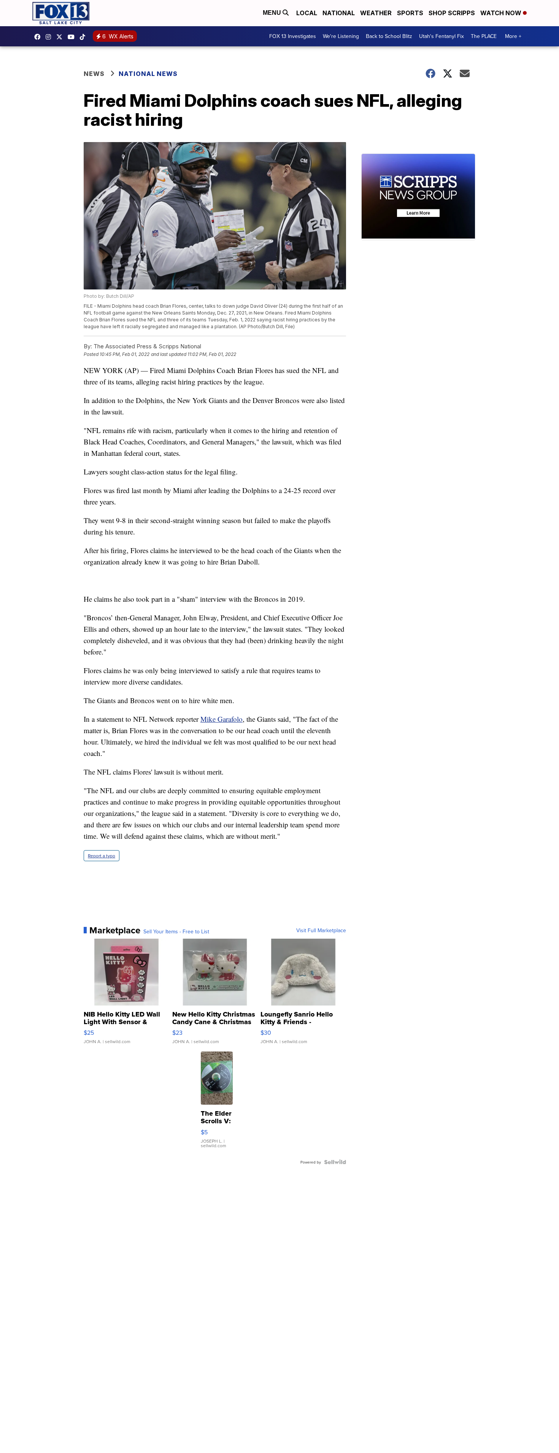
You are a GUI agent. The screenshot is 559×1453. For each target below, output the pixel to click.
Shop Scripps (452, 13)
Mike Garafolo (221, 719)
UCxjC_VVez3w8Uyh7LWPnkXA (73, 37)
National (338, 13)
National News (148, 73)
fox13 (61, 37)
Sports (410, 13)
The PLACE (484, 36)
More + (513, 36)
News (94, 73)
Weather (376, 13)
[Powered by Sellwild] (335, 1162)
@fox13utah (84, 37)
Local (306, 13)
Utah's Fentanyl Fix (441, 36)
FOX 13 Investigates (292, 36)
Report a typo (101, 855)
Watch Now (501, 13)
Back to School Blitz (389, 36)
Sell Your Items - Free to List (176, 931)
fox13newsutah (39, 37)
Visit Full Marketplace (321, 930)
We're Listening (341, 36)
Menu (273, 12)
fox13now (50, 37)
